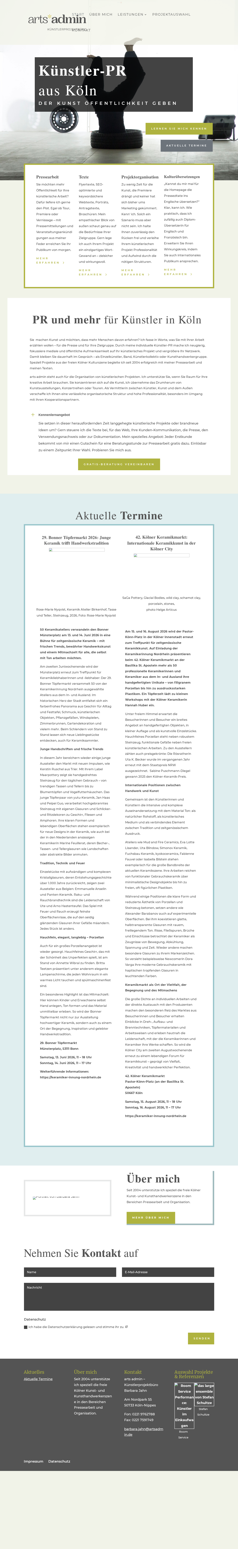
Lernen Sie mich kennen (179, 128)
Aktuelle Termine (186, 145)
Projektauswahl (171, 15)
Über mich (101, 15)
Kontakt (81, 30)
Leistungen (131, 15)
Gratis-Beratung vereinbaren (119, 464)
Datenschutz (59, 1461)
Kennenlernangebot (54, 415)
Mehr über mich (151, 1217)
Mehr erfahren (48, 260)
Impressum (33, 1461)
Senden (202, 1338)
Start (78, 15)
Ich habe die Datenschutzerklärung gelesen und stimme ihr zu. (76, 1327)
